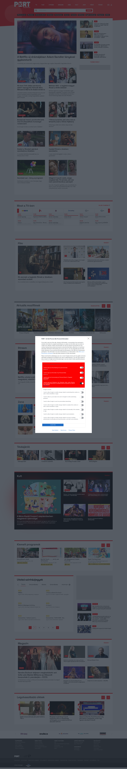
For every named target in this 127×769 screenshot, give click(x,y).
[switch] (82, 368)
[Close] (89, 339)
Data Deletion (55, 430)
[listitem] (63, 364)
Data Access (63, 430)
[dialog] (63, 384)
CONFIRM (53, 424)
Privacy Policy (72, 430)
